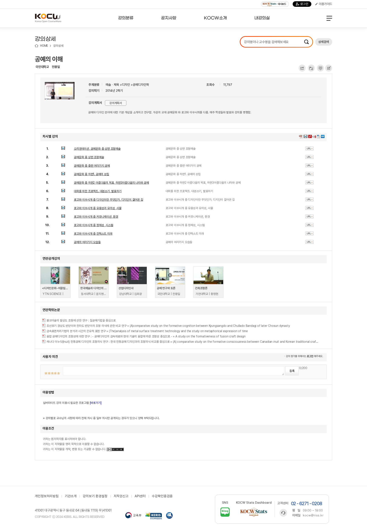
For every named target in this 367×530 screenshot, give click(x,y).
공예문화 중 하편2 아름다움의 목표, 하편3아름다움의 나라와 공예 (111, 182)
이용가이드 (325, 4)
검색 (306, 41)
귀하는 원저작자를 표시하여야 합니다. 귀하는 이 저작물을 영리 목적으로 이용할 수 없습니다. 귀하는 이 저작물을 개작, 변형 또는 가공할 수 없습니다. (75, 444)
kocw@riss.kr (313, 515)
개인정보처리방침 (47, 496)
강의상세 (58, 45)
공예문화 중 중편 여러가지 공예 (92, 165)
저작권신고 (121, 496)
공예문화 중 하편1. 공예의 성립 (91, 174)
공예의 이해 (49, 59)
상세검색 (323, 42)
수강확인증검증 (162, 496)
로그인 (304, 4)
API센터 (140, 496)
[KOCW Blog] (225, 512)
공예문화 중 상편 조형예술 (89, 157)
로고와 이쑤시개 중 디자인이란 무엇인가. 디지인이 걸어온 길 (108, 199)
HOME (44, 45)
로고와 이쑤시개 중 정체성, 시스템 (93, 225)
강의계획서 (115, 103)
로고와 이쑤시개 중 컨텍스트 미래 (93, 233)
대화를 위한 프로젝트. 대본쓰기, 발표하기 (97, 191)
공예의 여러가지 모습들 (87, 242)
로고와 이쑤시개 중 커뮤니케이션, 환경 (96, 216)
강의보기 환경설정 (95, 496)
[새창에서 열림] (133, 515)
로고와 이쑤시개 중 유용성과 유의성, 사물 (97, 208)
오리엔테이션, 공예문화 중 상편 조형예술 (97, 148)
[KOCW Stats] (254, 512)
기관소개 (71, 496)
